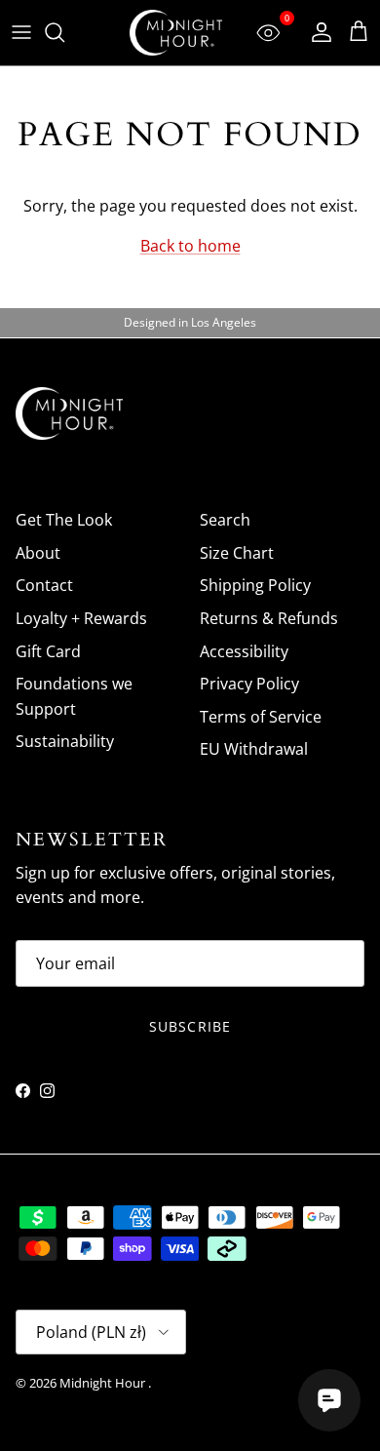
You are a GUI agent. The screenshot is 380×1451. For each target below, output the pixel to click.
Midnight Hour (103, 1383)
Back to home (190, 245)
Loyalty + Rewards (81, 618)
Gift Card (48, 651)
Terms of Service (261, 716)
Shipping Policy (255, 585)
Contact (44, 585)
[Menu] (21, 32)
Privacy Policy (249, 683)
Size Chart (237, 553)
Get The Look (64, 519)
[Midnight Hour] (176, 33)
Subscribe (190, 1026)
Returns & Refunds (269, 618)
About (38, 553)
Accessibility (244, 651)
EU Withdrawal (254, 749)
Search (225, 519)
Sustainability (65, 741)
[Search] (64, 32)
